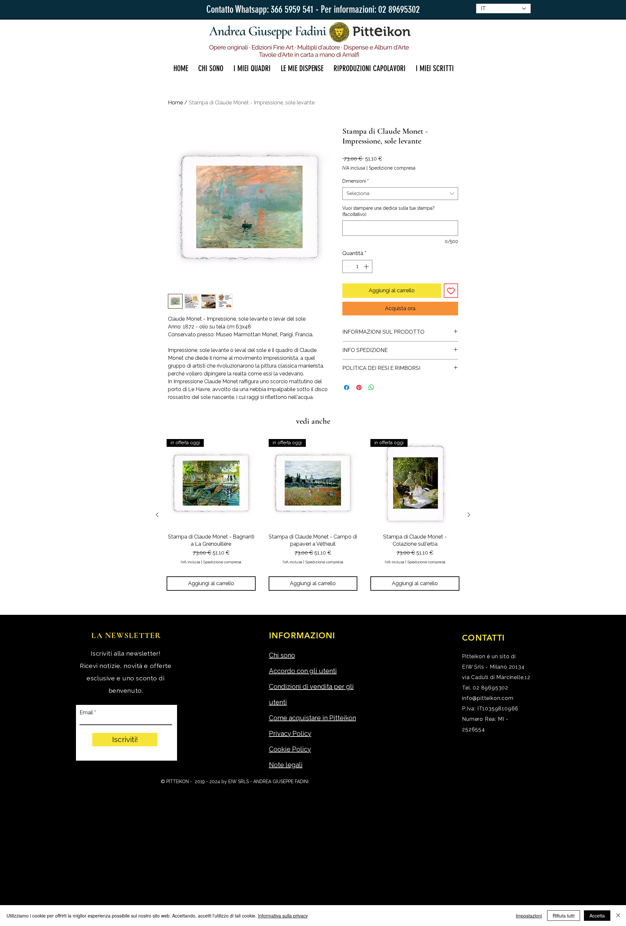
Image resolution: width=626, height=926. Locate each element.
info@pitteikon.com (487, 698)
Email (86, 712)
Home (175, 102)
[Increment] (366, 266)
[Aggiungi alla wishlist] (451, 290)
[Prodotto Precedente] (157, 515)
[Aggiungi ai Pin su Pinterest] (359, 387)
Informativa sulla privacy (283, 915)
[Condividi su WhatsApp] (371, 387)
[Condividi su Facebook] (346, 387)
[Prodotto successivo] (469, 515)
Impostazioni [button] (529, 915)
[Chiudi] (618, 915)
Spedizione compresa (392, 168)
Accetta (597, 915)
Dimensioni (355, 181)
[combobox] (400, 193)
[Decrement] (347, 266)
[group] (313, 515)
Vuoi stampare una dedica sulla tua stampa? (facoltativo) (388, 211)
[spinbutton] (357, 266)
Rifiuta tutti (563, 915)
